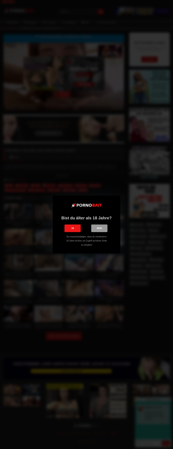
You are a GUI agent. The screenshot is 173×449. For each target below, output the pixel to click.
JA (72, 228)
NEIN (99, 228)
